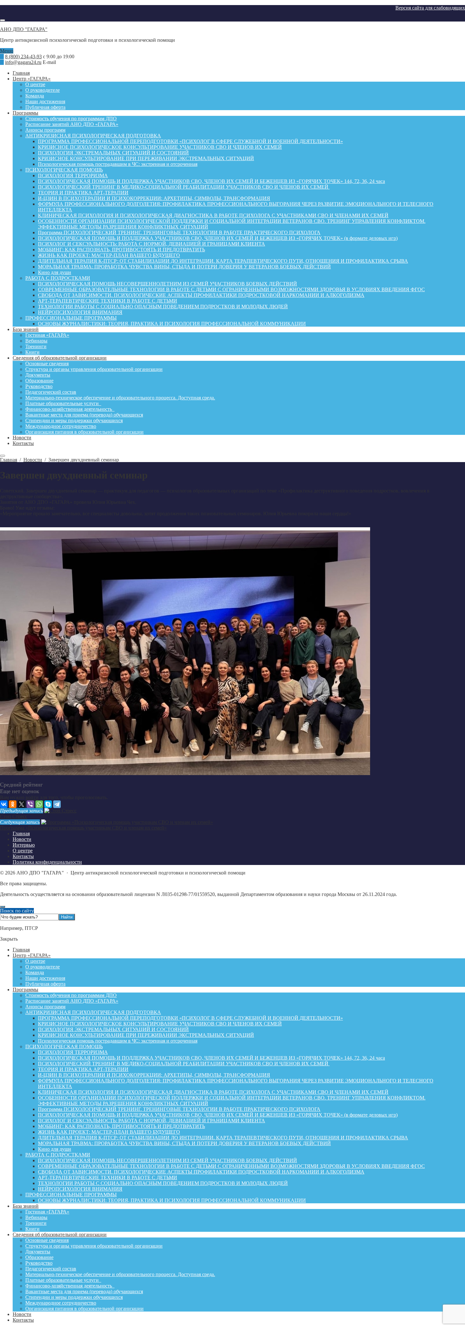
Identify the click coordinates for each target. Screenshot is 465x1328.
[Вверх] (2, 907)
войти (32, 797)
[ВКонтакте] (4, 804)
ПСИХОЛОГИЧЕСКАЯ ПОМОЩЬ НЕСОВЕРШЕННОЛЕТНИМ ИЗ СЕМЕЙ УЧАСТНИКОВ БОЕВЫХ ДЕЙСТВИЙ (167, 1160)
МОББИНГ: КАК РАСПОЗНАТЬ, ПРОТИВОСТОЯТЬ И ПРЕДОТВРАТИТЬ (121, 1126)
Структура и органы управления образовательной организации (94, 1246)
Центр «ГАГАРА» (32, 955)
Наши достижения (45, 978)
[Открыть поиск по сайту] (2, 20)
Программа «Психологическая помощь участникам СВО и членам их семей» (83, 827)
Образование (39, 1257)
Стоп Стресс (13, 816)
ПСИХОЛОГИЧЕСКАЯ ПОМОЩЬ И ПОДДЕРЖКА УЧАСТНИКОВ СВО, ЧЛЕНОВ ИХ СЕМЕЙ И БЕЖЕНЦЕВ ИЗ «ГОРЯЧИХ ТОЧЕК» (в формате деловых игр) (218, 1115)
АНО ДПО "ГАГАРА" (23, 29)
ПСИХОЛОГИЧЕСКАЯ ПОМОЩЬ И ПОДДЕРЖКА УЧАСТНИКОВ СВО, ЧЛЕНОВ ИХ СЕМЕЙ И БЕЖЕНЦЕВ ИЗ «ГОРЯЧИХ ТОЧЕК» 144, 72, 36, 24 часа (211, 1058)
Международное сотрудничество (60, 1303)
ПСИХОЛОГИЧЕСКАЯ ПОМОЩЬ (64, 1046)
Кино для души (54, 1149)
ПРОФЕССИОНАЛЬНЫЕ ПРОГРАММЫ (71, 1194)
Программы (25, 989)
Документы (37, 1251)
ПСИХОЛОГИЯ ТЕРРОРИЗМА (73, 1052)
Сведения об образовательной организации (60, 1234)
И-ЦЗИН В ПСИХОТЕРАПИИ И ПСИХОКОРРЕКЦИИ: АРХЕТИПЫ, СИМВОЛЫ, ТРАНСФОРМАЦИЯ (154, 1075)
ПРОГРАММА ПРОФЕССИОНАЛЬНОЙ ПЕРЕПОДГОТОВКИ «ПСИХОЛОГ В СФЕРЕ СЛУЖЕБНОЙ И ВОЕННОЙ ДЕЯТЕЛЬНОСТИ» (190, 1018)
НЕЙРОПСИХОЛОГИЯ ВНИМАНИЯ (80, 1189)
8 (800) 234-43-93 (23, 56)
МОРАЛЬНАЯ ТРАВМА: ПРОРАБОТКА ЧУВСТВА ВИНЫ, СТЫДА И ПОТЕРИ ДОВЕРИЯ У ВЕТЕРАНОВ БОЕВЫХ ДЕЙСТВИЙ (184, 1143)
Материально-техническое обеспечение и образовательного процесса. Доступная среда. (120, 1274)
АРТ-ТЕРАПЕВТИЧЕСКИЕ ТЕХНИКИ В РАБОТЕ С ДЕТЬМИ (107, 1177)
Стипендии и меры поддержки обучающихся (74, 1297)
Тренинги (35, 1223)
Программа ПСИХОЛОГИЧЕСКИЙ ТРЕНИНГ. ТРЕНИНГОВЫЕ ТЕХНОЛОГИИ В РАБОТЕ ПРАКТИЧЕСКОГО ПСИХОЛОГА (179, 1109)
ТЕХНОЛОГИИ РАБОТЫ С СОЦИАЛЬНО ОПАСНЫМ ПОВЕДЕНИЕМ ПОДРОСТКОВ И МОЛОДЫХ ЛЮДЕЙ (163, 1183)
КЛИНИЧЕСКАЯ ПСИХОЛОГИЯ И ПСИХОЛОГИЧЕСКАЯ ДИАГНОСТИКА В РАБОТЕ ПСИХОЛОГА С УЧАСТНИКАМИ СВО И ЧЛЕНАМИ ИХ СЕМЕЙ (213, 1092)
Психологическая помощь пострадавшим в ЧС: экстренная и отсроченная (117, 1040)
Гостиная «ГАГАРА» (47, 1211)
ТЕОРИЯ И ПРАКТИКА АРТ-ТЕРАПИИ (83, 1069)
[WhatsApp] (39, 804)
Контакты (23, 1320)
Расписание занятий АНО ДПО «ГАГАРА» (71, 1001)
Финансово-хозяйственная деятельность (70, 1285)
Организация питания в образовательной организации (84, 1308)
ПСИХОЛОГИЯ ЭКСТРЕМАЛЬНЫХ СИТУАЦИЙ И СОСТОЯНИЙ (113, 1029)
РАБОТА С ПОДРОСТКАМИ (57, 1154)
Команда (34, 972)
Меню (6, 50)
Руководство (39, 1263)
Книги (32, 1228)
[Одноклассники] (12, 804)
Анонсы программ (45, 1006)
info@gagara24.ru (23, 62)
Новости (22, 1314)
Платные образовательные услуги (63, 1280)
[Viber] (30, 804)
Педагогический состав (50, 1268)
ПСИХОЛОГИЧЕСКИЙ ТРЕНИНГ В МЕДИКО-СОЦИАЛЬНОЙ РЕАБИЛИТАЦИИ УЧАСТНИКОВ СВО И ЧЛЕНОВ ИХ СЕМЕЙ (184, 1063)
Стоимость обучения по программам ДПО (71, 995)
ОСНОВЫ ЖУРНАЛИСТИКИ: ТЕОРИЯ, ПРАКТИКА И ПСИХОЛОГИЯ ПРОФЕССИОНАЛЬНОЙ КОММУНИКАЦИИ (172, 1200)
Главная (21, 949)
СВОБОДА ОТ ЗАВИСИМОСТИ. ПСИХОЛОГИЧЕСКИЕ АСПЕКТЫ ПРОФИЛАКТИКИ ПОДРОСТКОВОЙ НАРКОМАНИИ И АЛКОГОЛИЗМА (201, 1172)
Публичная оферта (45, 984)
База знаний (26, 1206)
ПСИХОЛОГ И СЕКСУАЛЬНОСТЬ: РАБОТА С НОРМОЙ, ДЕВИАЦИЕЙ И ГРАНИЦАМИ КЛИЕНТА (151, 1120)
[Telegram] (57, 804)
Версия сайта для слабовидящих (430, 7)
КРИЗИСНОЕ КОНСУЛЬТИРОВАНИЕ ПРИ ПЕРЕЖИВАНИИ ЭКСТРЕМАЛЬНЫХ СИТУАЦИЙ (146, 1035)
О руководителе (42, 966)
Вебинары (36, 1217)
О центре (35, 961)
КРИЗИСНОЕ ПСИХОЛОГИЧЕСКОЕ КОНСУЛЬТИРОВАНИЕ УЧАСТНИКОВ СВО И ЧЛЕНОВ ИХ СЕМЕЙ (160, 1023)
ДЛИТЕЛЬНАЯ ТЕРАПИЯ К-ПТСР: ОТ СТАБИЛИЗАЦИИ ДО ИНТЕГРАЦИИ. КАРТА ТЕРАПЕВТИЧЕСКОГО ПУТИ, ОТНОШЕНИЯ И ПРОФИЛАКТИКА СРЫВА (223, 1137)
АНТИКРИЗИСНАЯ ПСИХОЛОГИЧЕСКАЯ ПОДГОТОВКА (93, 1012)
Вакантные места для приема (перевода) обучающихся (84, 1291)
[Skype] (48, 804)
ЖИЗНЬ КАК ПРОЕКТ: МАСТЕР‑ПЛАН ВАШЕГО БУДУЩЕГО (109, 1132)
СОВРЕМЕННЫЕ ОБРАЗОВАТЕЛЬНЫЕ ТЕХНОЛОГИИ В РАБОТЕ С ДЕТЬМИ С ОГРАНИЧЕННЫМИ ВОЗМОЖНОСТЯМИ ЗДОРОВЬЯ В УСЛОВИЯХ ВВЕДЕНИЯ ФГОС (231, 1166)
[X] (21, 804)
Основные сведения (47, 1240)
